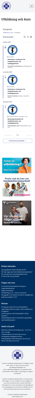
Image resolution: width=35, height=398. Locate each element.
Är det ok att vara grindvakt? (10, 276)
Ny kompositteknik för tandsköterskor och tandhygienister (15, 121)
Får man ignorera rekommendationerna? (14, 274)
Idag (17, 135)
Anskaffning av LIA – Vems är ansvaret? (13, 293)
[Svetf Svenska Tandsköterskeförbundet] (6, 6)
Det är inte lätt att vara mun (10, 341)
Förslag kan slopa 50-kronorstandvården (14, 307)
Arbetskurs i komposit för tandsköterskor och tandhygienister (16, 61)
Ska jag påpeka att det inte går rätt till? (13, 270)
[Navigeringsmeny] (32, 6)
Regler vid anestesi (7, 290)
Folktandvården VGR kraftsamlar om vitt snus (15, 339)
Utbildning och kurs (8, 32)
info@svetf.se (19, 396)
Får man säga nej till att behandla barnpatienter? (17, 272)
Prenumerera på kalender (16, 141)
